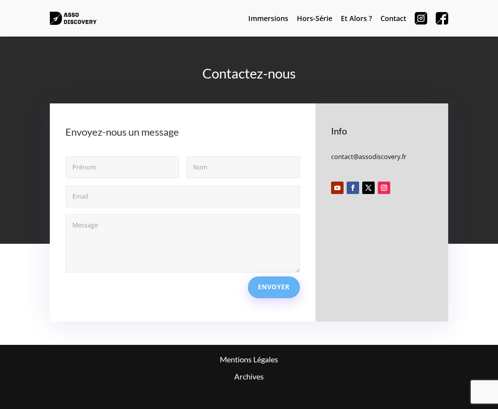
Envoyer (274, 287)
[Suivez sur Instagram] (384, 188)
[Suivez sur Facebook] (353, 188)
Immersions (268, 18)
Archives (249, 376)
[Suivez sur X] (368, 188)
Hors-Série (314, 18)
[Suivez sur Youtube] (337, 188)
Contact (393, 18)
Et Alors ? (356, 18)
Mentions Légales (249, 359)
